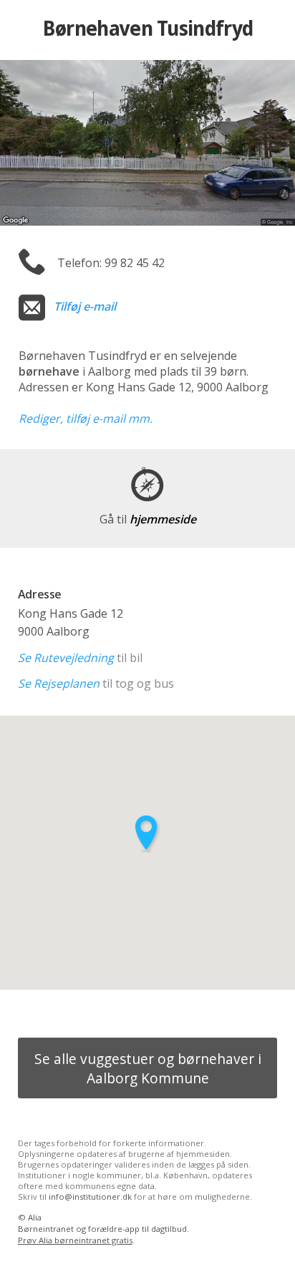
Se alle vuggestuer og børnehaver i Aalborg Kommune (147, 1068)
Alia (35, 1217)
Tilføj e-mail (85, 306)
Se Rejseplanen (59, 683)
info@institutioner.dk (90, 1196)
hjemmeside (148, 519)
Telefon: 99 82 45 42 (111, 263)
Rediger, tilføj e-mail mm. (86, 418)
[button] (147, 833)
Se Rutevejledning (66, 658)
